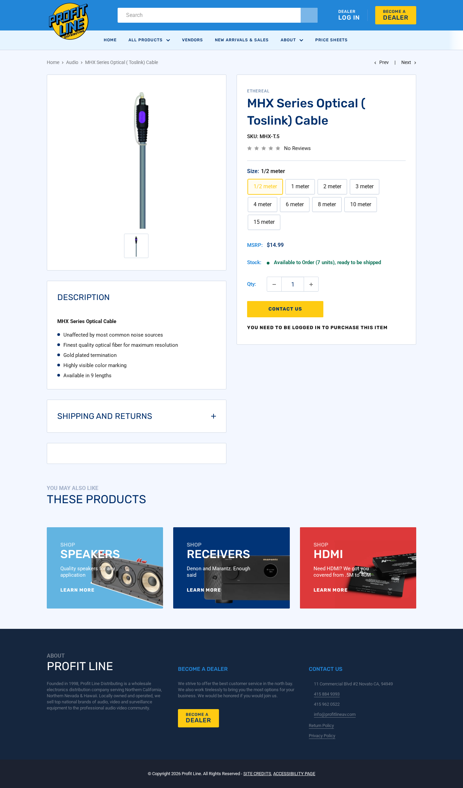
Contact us (285, 309)
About (288, 40)
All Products (145, 40)
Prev (384, 62)
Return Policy (321, 725)
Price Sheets (331, 40)
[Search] (309, 15)
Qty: (251, 284)
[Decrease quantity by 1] (274, 284)
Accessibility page (294, 773)
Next (406, 62)
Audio (72, 62)
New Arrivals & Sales (242, 40)
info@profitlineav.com (335, 714)
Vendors (192, 40)
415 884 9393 (327, 694)
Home (110, 40)
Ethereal (258, 91)
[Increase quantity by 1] (311, 284)
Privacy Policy (322, 735)
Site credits (257, 773)
